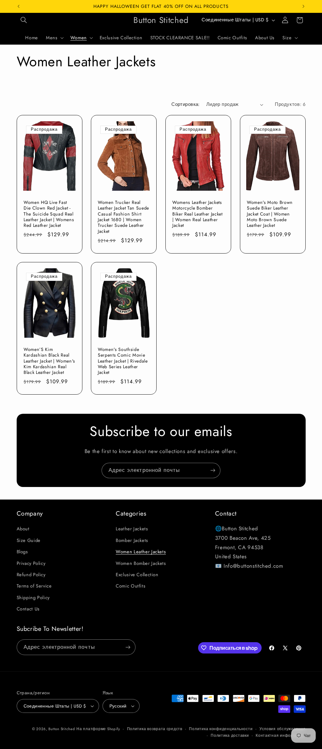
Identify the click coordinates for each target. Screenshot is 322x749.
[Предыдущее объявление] (18, 6)
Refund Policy (31, 574)
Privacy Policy (31, 563)
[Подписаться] (213, 470)
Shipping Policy (33, 597)
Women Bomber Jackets (141, 563)
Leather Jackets (132, 528)
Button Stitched (61, 728)
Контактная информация (280, 735)
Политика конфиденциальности (221, 728)
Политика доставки (230, 735)
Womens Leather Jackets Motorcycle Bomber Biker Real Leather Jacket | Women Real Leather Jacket (197, 213)
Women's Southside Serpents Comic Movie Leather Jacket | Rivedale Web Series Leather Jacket (123, 361)
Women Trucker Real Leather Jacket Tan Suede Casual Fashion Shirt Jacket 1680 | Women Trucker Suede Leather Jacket (123, 216)
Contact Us (28, 608)
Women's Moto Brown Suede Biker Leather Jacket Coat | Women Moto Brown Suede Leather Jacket (270, 213)
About (23, 528)
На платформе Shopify (98, 728)
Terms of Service (34, 585)
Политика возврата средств (154, 728)
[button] (24, 20)
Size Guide (29, 540)
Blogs (22, 551)
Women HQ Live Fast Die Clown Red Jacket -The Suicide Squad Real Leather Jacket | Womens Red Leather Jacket (49, 213)
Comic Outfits (130, 585)
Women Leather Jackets (141, 551)
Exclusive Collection (137, 574)
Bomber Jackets (132, 540)
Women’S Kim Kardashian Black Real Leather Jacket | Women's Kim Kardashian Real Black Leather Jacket (49, 361)
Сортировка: (185, 104)
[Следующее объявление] (303, 6)
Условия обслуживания (282, 728)
